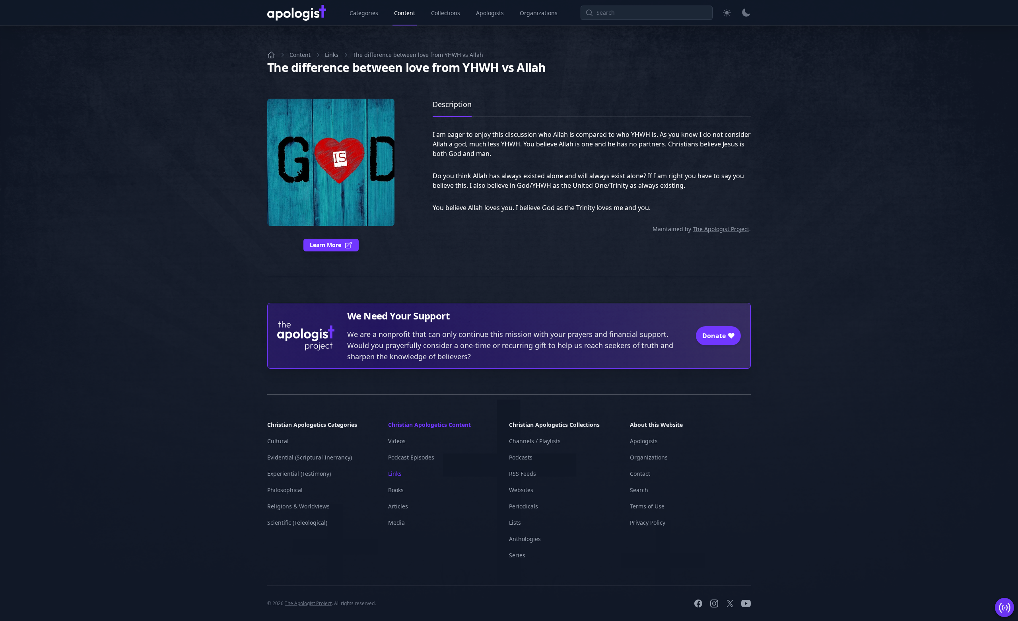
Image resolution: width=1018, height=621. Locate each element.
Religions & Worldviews (298, 506)
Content (404, 13)
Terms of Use (647, 506)
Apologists (490, 13)
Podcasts (520, 457)
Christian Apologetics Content (429, 424)
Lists (515, 522)
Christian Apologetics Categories (312, 424)
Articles (398, 506)
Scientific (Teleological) (297, 522)
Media (396, 522)
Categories (364, 13)
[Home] (271, 55)
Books (396, 490)
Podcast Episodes (411, 457)
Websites (521, 490)
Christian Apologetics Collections (554, 424)
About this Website (656, 424)
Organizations (539, 13)
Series (517, 555)
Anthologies (525, 539)
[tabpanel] (592, 175)
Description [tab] (452, 104)
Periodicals (523, 506)
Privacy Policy (647, 522)
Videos (397, 441)
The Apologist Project (721, 229)
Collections (445, 13)
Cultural (278, 441)
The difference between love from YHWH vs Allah (418, 54)
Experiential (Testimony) (299, 473)
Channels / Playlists (535, 441)
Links (331, 54)
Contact (640, 473)
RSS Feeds (522, 473)
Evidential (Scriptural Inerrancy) (309, 457)
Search (639, 490)
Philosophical (285, 490)
